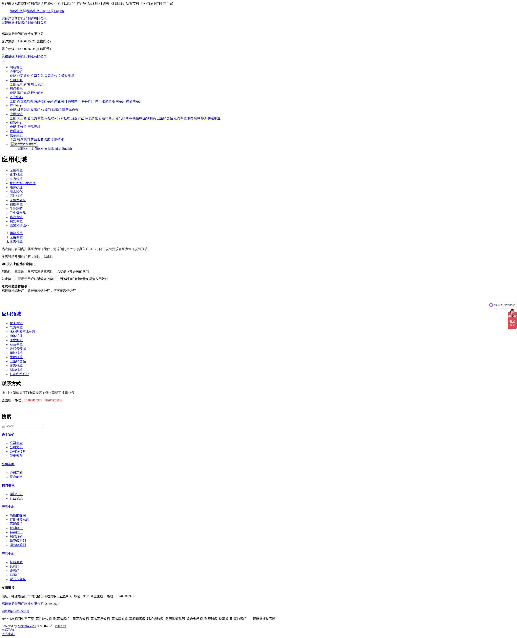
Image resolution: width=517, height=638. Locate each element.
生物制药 (149, 118)
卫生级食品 (165, 118)
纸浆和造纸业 (211, 118)
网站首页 (16, 67)
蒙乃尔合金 (70, 110)
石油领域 (105, 118)
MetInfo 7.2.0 (27, 626)
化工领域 (23, 118)
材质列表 (23, 110)
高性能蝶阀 (25, 101)
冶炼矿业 (77, 118)
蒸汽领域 (180, 118)
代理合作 (16, 131)
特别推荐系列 (43, 101)
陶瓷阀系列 (117, 101)
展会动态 (37, 84)
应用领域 (16, 114)
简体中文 (16, 11)
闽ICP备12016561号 (15, 611)
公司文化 (37, 76)
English (45, 11)
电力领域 (37, 118)
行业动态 (37, 93)
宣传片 (22, 126)
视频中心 (16, 122)
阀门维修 (101, 101)
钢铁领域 (135, 118)
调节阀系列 (134, 101)
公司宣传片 (52, 76)
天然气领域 (120, 118)
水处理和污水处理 (57, 118)
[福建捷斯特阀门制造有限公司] (258, 19)
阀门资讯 (16, 88)
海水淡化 (91, 118)
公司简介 (23, 76)
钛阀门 (35, 110)
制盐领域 (193, 118)
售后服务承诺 (40, 139)
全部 (13, 76)
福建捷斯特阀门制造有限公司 (23, 603)
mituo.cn (60, 626)
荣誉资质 (67, 76)
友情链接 (57, 139)
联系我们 (16, 135)
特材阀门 (74, 101)
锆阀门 (56, 110)
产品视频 (33, 126)
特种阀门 (88, 101)
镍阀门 (46, 110)
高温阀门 (60, 101)
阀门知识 (23, 93)
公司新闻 (16, 80)
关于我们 (16, 71)
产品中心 (16, 97)
